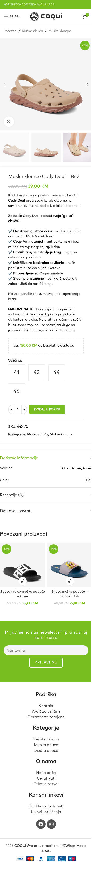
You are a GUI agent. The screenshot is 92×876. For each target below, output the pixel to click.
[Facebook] (41, 824)
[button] (4, 84)
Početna (10, 31)
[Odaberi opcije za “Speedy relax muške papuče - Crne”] (22, 581)
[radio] (16, 372)
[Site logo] (46, 16)
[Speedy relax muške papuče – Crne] (22, 565)
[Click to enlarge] (9, 121)
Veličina (14, 360)
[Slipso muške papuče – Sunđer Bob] (69, 565)
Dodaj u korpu (47, 409)
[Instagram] (51, 824)
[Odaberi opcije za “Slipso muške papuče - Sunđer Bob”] (70, 581)
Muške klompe (59, 31)
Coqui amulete (51, 273)
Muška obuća (32, 31)
